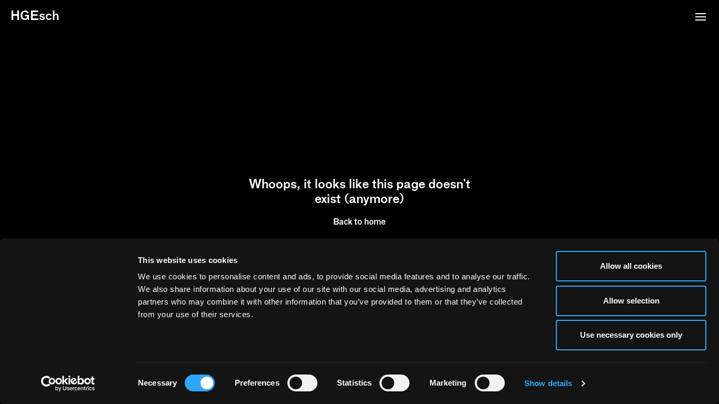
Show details (548, 383)
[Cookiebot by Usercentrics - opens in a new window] (68, 383)
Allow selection (631, 300)
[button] (700, 18)
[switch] (302, 383)
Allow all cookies (631, 265)
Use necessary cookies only (631, 334)
